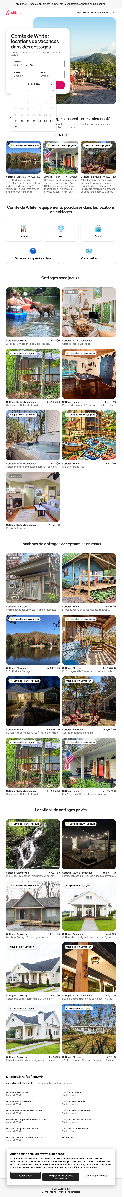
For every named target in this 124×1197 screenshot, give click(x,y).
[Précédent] (55, 134)
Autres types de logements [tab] (19, 1083)
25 (22, 121)
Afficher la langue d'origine (92, 4)
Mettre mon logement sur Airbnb (95, 12)
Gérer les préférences (96, 1175)
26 (28, 121)
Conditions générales (69, 1192)
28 (39, 121)
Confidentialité (49, 1192)
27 (34, 121)
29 (45, 121)
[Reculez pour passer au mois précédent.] (16, 84)
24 (16, 121)
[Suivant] (66, 134)
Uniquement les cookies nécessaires (61, 1177)
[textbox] (24, 76)
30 (51, 121)
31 (16, 127)
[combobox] (37, 65)
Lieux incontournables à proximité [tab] (55, 1083)
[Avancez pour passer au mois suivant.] (51, 84)
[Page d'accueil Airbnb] (13, 12)
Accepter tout (25, 1175)
